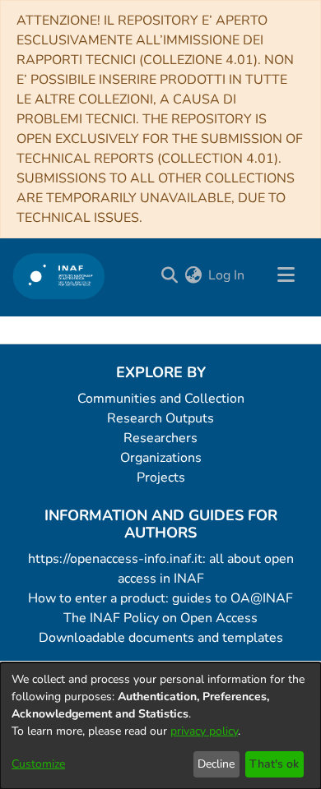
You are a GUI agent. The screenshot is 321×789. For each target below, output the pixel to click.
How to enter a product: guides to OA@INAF (160, 598)
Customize (38, 764)
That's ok (274, 764)
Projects (161, 477)
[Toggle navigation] (286, 275)
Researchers (160, 438)
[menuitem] (193, 275)
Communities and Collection (160, 399)
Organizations (161, 458)
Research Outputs (160, 418)
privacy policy (204, 731)
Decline (216, 764)
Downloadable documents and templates (161, 638)
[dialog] (160, 725)
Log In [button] (227, 275)
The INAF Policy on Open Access (160, 618)
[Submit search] (169, 275)
